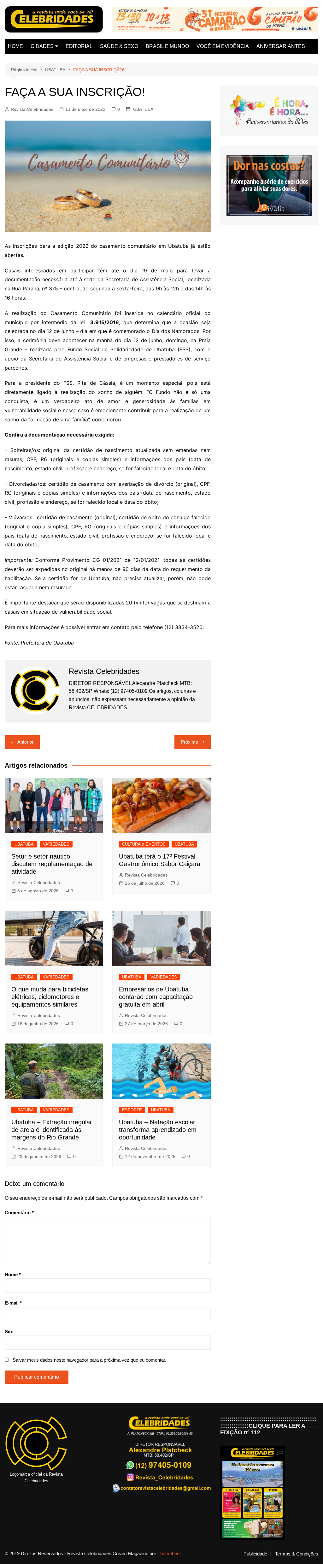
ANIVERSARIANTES (280, 46)
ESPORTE (132, 1110)
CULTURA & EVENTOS (144, 844)
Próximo (189, 742)
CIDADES (42, 46)
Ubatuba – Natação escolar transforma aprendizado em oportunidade (158, 1130)
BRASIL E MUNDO (167, 46)
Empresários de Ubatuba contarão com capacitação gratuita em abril (156, 997)
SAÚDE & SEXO (119, 46)
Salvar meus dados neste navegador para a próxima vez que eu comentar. (89, 1360)
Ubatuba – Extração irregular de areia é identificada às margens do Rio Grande (51, 1130)
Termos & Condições (296, 1553)
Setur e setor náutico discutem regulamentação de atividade (51, 864)
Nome (13, 1274)
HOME (15, 46)
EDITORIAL (79, 46)
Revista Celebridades (32, 109)
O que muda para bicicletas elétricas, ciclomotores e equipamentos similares (49, 997)
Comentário (19, 1212)
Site (9, 1331)
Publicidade (255, 1553)
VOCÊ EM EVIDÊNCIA (223, 46)
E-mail (13, 1302)
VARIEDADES (56, 844)
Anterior (25, 742)
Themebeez (169, 1553)
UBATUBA (143, 109)
